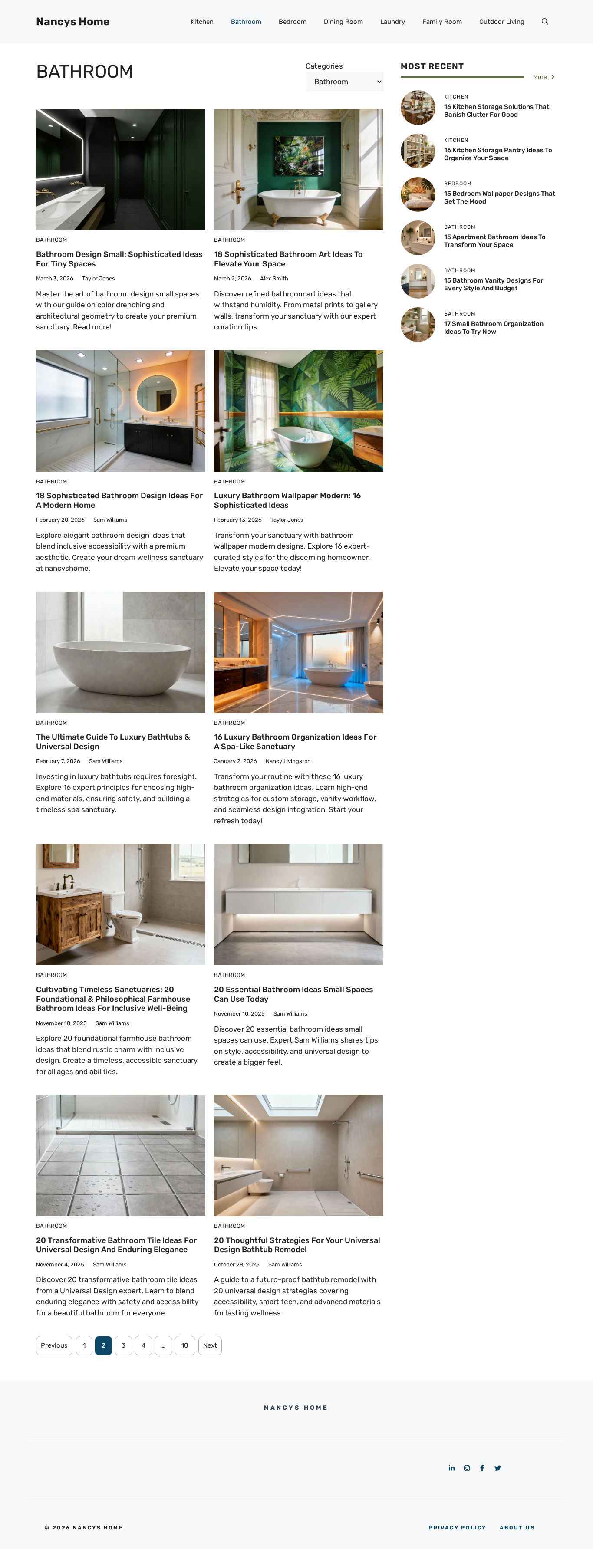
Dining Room (343, 22)
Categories (324, 66)
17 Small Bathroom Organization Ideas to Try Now (494, 327)
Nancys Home (73, 21)
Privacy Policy (458, 1528)
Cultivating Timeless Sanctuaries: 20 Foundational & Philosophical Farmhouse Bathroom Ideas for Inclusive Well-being (113, 999)
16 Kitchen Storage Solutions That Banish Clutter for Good (496, 110)
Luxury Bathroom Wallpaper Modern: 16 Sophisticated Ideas (287, 500)
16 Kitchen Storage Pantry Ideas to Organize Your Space (498, 154)
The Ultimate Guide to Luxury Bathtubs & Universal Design (113, 741)
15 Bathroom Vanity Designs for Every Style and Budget (493, 284)
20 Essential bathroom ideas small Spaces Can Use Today (293, 994)
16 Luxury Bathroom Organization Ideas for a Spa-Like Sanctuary (295, 741)
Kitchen (202, 22)
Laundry (392, 22)
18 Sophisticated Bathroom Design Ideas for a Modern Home (119, 500)
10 (184, 1345)
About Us (517, 1528)
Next (210, 1345)
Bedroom (292, 22)
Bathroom (246, 22)
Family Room (442, 22)
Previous (54, 1345)
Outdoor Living (501, 22)
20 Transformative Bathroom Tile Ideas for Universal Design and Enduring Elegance (116, 1245)
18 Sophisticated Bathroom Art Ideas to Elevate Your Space (288, 259)
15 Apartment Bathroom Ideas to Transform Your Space (495, 241)
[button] (545, 22)
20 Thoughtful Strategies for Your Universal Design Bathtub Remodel (297, 1245)
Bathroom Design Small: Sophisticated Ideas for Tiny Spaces (119, 259)
